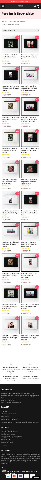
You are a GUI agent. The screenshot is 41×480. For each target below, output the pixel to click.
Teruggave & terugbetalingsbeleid (11, 437)
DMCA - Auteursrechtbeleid (9, 419)
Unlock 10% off (4, 471)
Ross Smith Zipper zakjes (10, 24)
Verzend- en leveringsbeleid (9, 431)
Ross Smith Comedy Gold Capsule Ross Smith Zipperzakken (29, 275)
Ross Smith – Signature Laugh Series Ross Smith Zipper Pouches (29, 244)
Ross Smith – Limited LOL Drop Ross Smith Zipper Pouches (10, 57)
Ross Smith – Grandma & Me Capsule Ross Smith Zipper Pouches (10, 119)
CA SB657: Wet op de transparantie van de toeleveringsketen (20, 422)
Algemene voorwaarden (8, 414)
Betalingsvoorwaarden (8, 434)
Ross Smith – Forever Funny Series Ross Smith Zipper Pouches (30, 150)
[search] (35, 6)
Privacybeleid (5, 416)
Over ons (4, 411)
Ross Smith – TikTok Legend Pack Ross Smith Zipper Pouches (10, 244)
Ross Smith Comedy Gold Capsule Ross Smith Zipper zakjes (29, 213)
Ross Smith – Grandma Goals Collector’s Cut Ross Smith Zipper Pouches (29, 88)
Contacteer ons (6, 439)
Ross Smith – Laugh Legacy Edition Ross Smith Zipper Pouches (30, 57)
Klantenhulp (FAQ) (7, 442)
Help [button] (37, 477)
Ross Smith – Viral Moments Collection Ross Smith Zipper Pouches (10, 88)
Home (4, 21)
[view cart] (38, 6)
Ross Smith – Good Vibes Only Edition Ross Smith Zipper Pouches (9, 181)
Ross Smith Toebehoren (16, 21)
